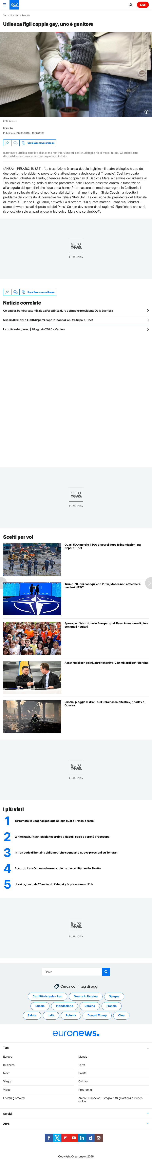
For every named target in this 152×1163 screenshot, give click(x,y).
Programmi (85, 1089)
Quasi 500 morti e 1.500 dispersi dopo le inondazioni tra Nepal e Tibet (48, 320)
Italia (51, 1015)
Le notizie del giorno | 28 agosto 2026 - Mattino (34, 329)
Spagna (114, 996)
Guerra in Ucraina (86, 996)
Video (6, 1089)
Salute (32, 1015)
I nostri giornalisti (14, 1098)
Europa (7, 1056)
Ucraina (90, 1005)
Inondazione (64, 1005)
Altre (6, 1123)
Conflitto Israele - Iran (47, 996)
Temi (6, 1047)
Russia (40, 1005)
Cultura (83, 1081)
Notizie (14, 15)
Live (143, 4)
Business (8, 1065)
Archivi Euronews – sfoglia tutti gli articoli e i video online (110, 1099)
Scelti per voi (18, 537)
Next (6, 1073)
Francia (111, 1005)
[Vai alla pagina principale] (14, 5)
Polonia (71, 1015)
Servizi (7, 1113)
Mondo (26, 15)
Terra (81, 1065)
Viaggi (7, 1081)
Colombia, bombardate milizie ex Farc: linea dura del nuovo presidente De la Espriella (58, 310)
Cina (121, 1015)
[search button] (106, 972)
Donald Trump (97, 1015)
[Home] (4, 15)
